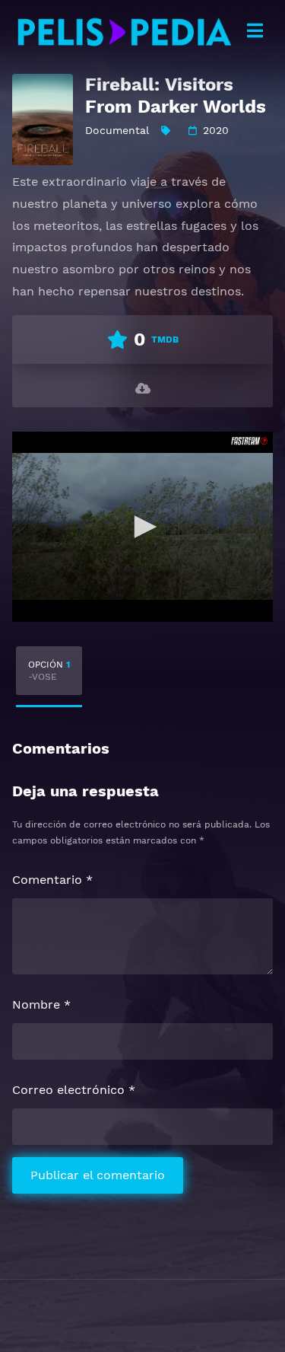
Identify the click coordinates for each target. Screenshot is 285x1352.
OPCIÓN (49, 670)
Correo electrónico (73, 1090)
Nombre (41, 1004)
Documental (117, 130)
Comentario (52, 879)
